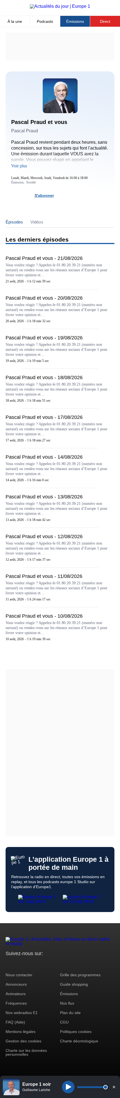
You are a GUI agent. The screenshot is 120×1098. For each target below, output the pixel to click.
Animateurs (16, 994)
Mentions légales (20, 1031)
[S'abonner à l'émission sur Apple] (81, 195)
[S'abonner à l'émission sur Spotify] (61, 195)
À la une (15, 21)
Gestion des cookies (23, 1041)
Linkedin (56, 963)
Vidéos (36, 222)
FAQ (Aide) (15, 1022)
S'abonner (44, 195)
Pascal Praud (24, 130)
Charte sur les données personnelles (26, 1052)
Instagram (18, 963)
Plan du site (70, 1012)
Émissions (75, 21)
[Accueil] (60, 6)
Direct (105, 21)
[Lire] (68, 1087)
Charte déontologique (79, 1041)
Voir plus (19, 165)
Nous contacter (19, 975)
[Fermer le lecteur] (114, 1087)
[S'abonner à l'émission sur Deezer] (71, 195)
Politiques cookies (76, 1031)
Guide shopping (74, 984)
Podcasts (45, 21)
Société (31, 182)
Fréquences (16, 1003)
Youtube (37, 963)
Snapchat (47, 963)
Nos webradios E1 (22, 1012)
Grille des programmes (80, 975)
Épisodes (14, 222)
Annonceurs (16, 984)
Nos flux (67, 1003)
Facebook (28, 963)
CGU (64, 1022)
